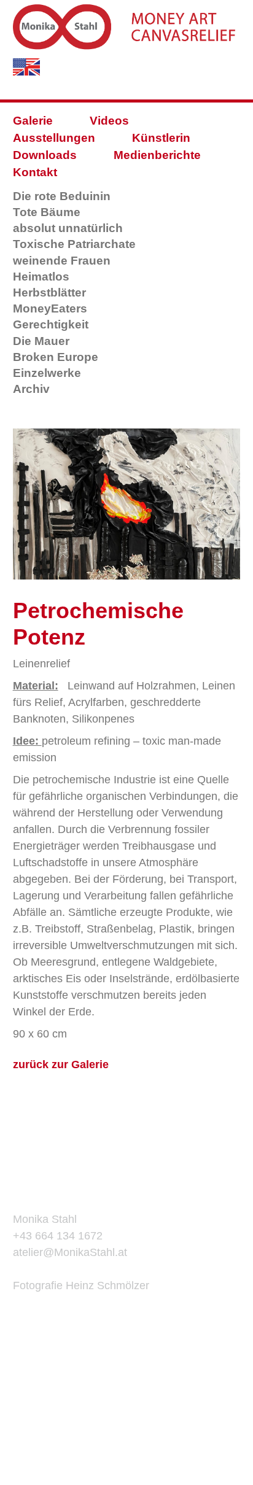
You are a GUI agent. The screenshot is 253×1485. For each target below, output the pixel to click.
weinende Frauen (62, 260)
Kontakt (35, 172)
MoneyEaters (50, 308)
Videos (109, 120)
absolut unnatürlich (68, 228)
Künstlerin (161, 137)
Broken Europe (55, 357)
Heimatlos (41, 276)
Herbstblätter (49, 292)
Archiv (31, 388)
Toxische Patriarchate (74, 244)
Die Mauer (41, 341)
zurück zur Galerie (61, 1064)
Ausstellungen (54, 137)
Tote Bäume (46, 212)
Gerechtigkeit (50, 324)
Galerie (33, 120)
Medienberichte (157, 155)
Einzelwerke (47, 372)
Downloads (45, 155)
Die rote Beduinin (62, 196)
